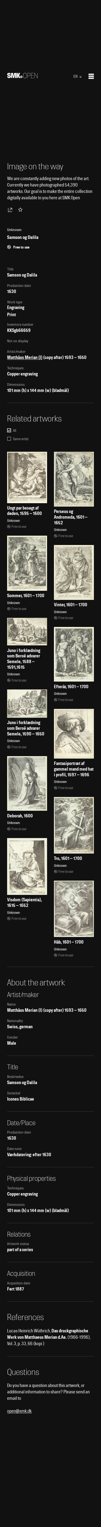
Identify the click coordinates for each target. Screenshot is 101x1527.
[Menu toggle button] (91, 76)
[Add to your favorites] (21, 210)
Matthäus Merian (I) (24, 357)
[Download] (11, 210)
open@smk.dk (19, 1411)
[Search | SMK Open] (22, 76)
